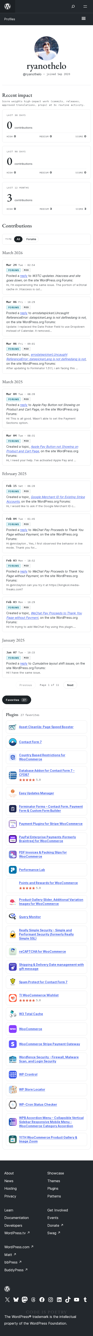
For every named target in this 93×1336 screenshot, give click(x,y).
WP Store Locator (32, 1089)
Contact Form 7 (30, 742)
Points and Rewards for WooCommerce (48, 883)
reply (23, 276)
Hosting (10, 1188)
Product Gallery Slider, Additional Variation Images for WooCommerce (51, 902)
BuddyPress (16, 1270)
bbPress (13, 1262)
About (9, 1173)
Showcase (55, 1173)
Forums (31, 239)
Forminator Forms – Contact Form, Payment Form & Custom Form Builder (51, 808)
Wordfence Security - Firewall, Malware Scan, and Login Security (49, 1059)
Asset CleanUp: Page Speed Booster (46, 727)
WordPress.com (19, 1247)
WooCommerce (30, 1029)
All (18, 239)
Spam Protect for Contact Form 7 (43, 982)
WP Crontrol (28, 1074)
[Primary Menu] (83, 19)
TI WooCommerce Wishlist (39, 995)
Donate (55, 1225)
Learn (8, 1210)
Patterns (54, 1196)
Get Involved (57, 1210)
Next (70, 685)
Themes (53, 1181)
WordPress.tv (17, 1233)
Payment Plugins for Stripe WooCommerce (51, 823)
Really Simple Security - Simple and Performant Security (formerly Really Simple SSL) (46, 934)
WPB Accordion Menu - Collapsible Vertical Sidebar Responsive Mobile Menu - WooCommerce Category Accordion (51, 1122)
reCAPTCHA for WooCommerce (42, 951)
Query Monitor (30, 917)
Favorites (16, 700)
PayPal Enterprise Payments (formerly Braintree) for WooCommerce (47, 839)
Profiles (9, 19)
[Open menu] (86, 6)
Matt (10, 1255)
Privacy (10, 1196)
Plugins (52, 1188)
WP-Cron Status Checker (38, 1104)
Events (52, 1218)
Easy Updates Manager (36, 793)
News (8, 1181)
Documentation (16, 1218)
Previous (25, 685)
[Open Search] (73, 6)
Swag (54, 1233)
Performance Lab (32, 870)
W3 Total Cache (31, 1014)
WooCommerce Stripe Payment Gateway (49, 1044)
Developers (13, 1225)
